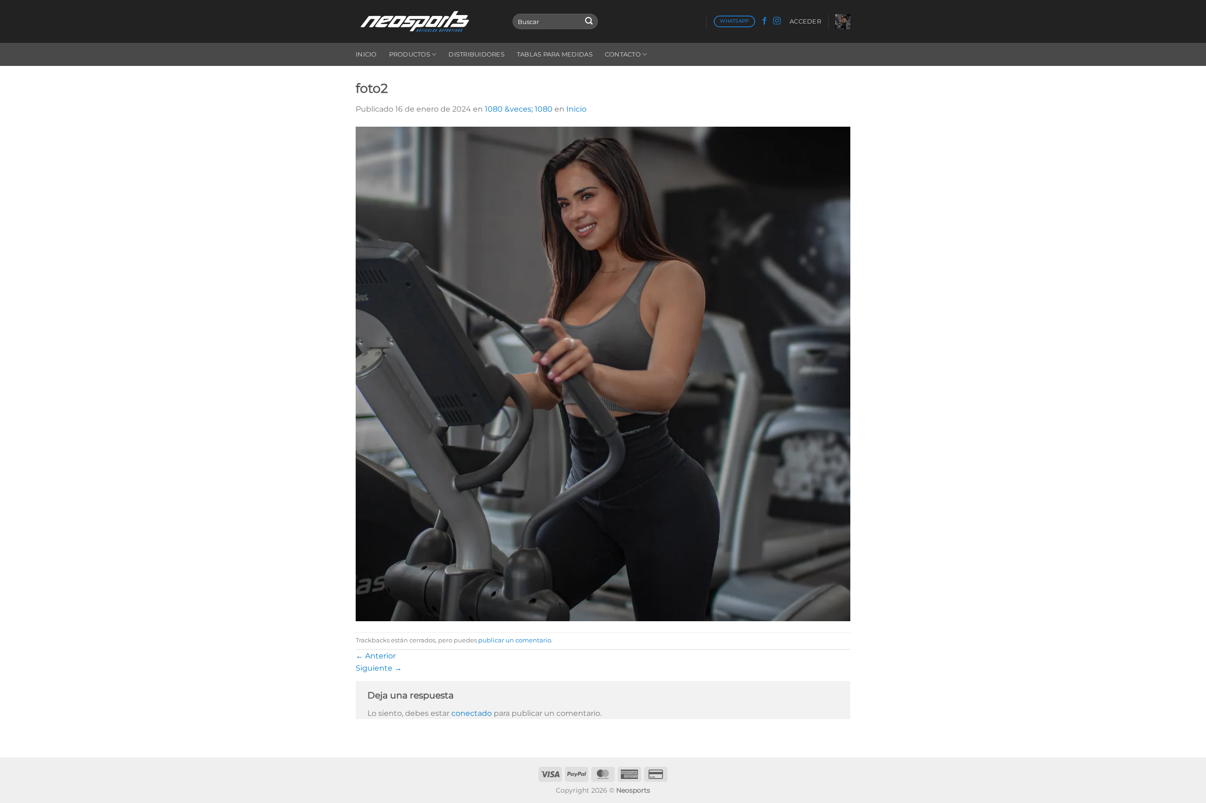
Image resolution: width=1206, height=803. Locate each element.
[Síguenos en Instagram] (777, 21)
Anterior (376, 655)
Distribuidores (476, 54)
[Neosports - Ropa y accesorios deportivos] (427, 21)
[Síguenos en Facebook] (764, 21)
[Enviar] (589, 22)
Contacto (623, 54)
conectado (471, 713)
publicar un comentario (514, 640)
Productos (409, 54)
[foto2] (603, 373)
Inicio (366, 54)
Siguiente (379, 668)
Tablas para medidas (555, 54)
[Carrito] (842, 21)
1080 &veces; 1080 (519, 109)
